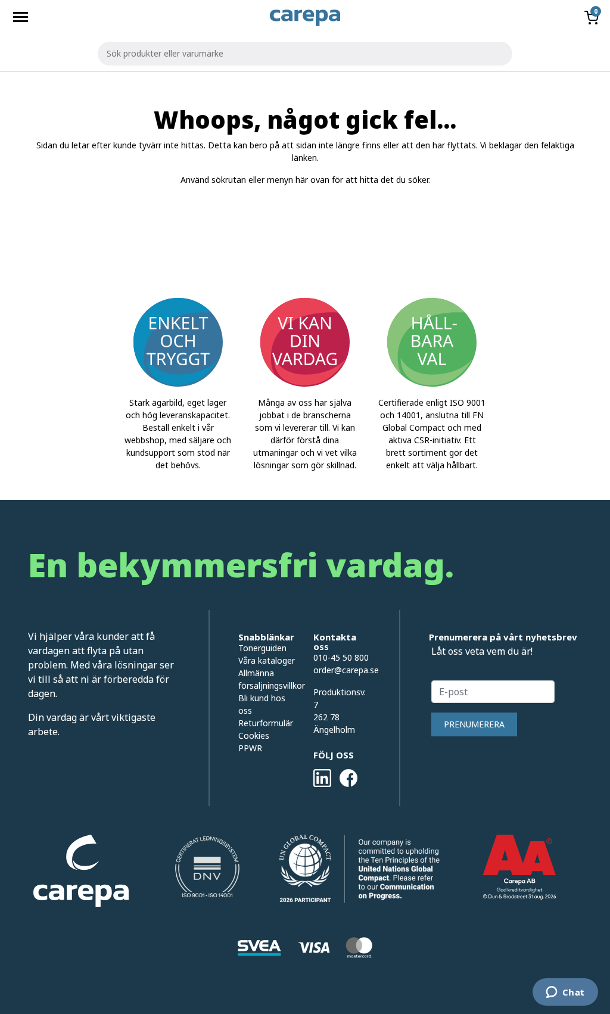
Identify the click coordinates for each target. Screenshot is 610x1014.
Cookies (253, 735)
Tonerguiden (262, 648)
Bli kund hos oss (261, 704)
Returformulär (265, 723)
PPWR (250, 748)
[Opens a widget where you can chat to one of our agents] (565, 993)
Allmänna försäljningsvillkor (266, 679)
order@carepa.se (346, 670)
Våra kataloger (266, 660)
